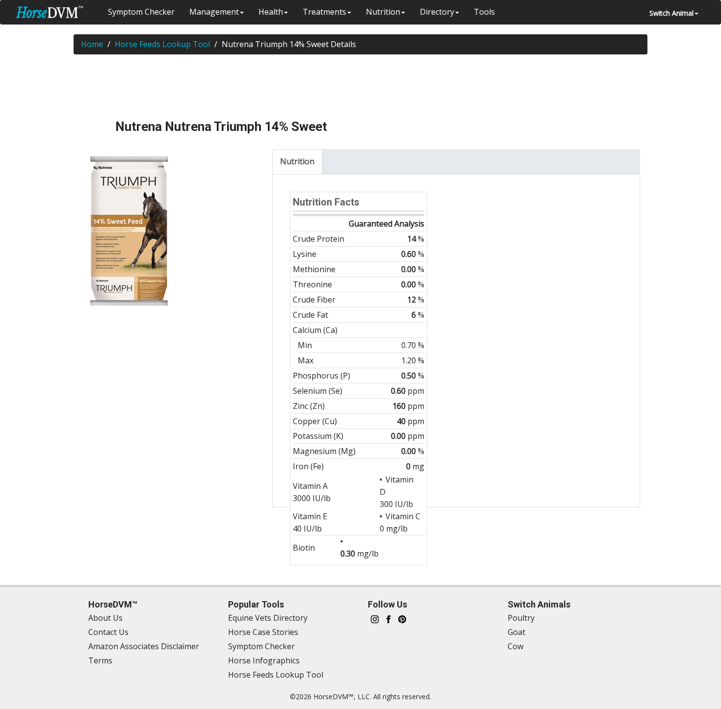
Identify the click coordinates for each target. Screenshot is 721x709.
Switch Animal (671, 13)
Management (214, 11)
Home (92, 44)
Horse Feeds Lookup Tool (162, 44)
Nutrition (383, 11)
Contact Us (108, 632)
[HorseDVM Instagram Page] (375, 618)
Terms (100, 660)
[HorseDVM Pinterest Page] (402, 618)
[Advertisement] (360, 86)
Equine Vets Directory (268, 617)
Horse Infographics (264, 660)
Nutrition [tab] (297, 161)
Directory (437, 11)
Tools (484, 11)
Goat (516, 632)
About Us (105, 617)
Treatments (324, 11)
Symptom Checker (141, 11)
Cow (515, 646)
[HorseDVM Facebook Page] (388, 618)
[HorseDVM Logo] (49, 12)
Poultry (521, 617)
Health (270, 11)
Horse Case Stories (263, 632)
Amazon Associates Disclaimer (143, 646)
